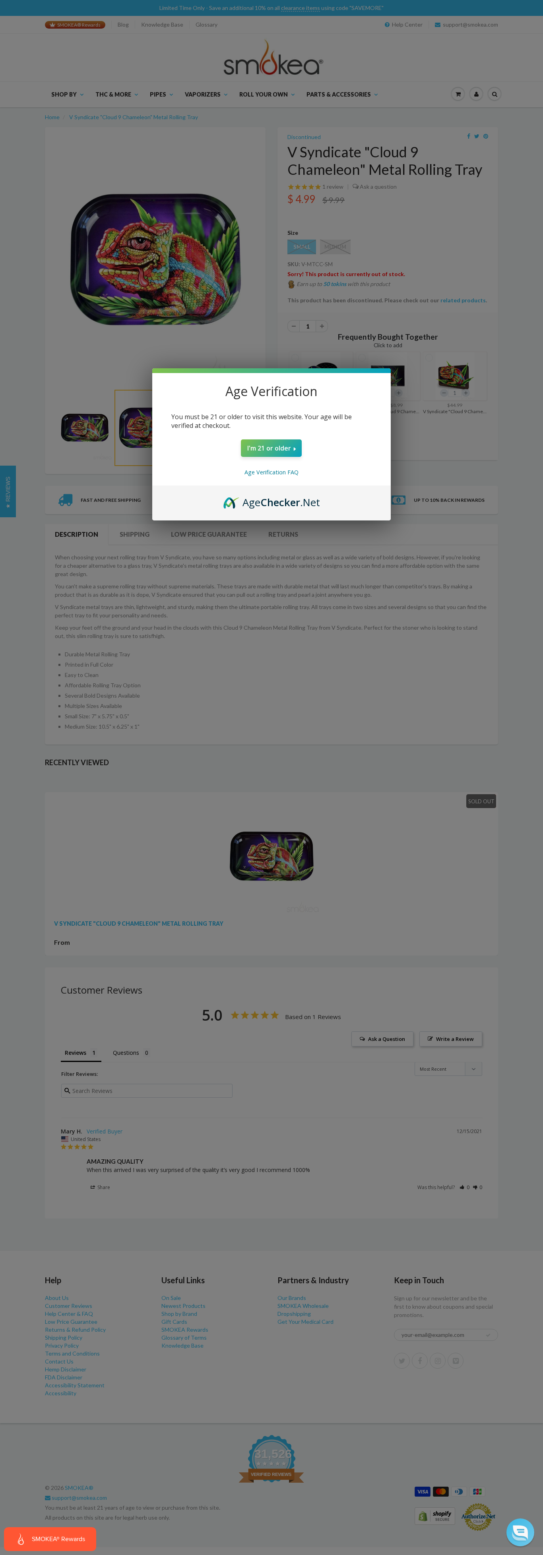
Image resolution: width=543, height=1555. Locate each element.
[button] (520, 1532)
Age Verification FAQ (271, 472)
